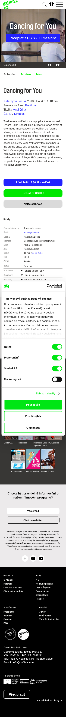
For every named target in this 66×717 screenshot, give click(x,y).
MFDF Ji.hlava (32, 471)
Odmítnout (33, 427)
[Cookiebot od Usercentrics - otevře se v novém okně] (47, 286)
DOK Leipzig (53, 443)
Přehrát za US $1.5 (33, 193)
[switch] (57, 357)
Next (58, 65)
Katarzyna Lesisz (15, 101)
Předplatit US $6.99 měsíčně (33, 38)
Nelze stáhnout (33, 203)
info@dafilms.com (23, 662)
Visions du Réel (47, 471)
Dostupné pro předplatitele (42, 593)
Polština (30, 105)
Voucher (8, 615)
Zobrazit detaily (45, 393)
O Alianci (8, 580)
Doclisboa (22, 443)
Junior (42, 612)
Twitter (39, 74)
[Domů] (10, 4)
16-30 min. (37, 253)
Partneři (8, 584)
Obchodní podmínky (13, 591)
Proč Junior (45, 615)
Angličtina (19, 109)
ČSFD (8, 113)
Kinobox (19, 113)
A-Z (37, 580)
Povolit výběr (33, 416)
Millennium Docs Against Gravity (40, 444)
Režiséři (40, 599)
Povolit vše (33, 404)
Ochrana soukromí (13, 587)
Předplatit (17, 694)
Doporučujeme (43, 587)
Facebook (26, 74)
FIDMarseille (16, 471)
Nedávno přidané (44, 584)
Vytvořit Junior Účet (49, 619)
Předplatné (9, 612)
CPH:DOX (8, 443)
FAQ (6, 623)
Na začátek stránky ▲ (49, 700)
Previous (49, 65)
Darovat (8, 619)
